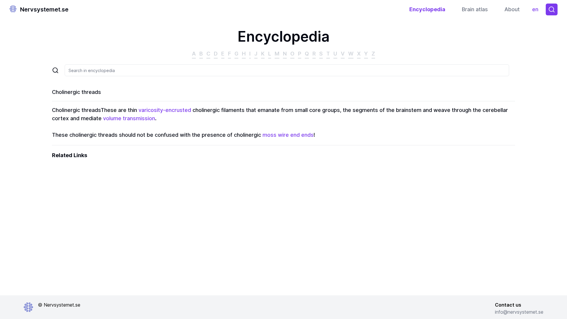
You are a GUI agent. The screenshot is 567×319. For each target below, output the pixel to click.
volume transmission (129, 118)
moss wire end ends (288, 135)
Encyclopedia (427, 9)
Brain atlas (475, 9)
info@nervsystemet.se (519, 312)
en (536, 10)
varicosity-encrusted (165, 110)
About (512, 9)
